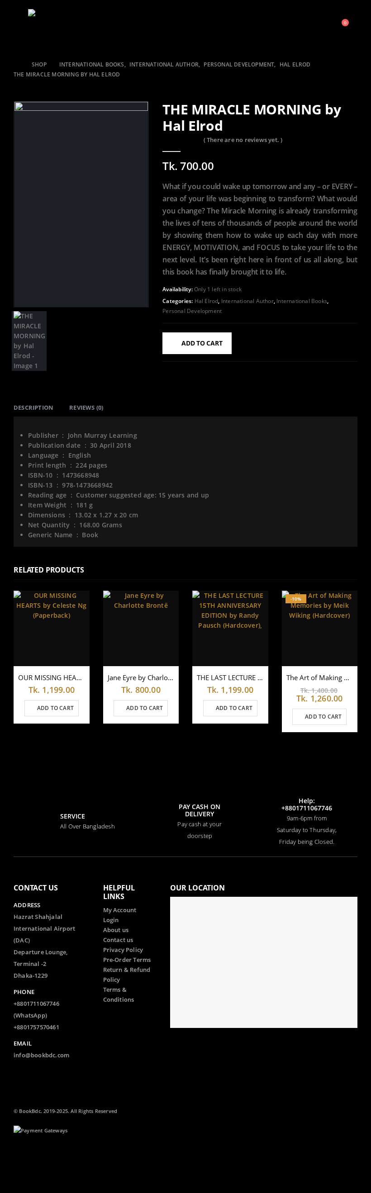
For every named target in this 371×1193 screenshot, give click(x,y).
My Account (120, 910)
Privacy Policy (123, 950)
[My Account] (316, 27)
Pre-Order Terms (127, 960)
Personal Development (192, 311)
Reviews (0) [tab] (86, 407)
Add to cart (202, 343)
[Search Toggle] (302, 27)
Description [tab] (33, 407)
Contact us (118, 940)
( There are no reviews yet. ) (243, 140)
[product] (52, 629)
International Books (301, 301)
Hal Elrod (207, 301)
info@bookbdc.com (41, 1055)
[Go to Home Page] (16, 65)
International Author (247, 301)
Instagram (38, 1172)
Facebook (21, 1154)
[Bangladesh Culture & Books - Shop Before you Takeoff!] (46, 27)
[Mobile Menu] (20, 27)
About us (116, 930)
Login (111, 920)
